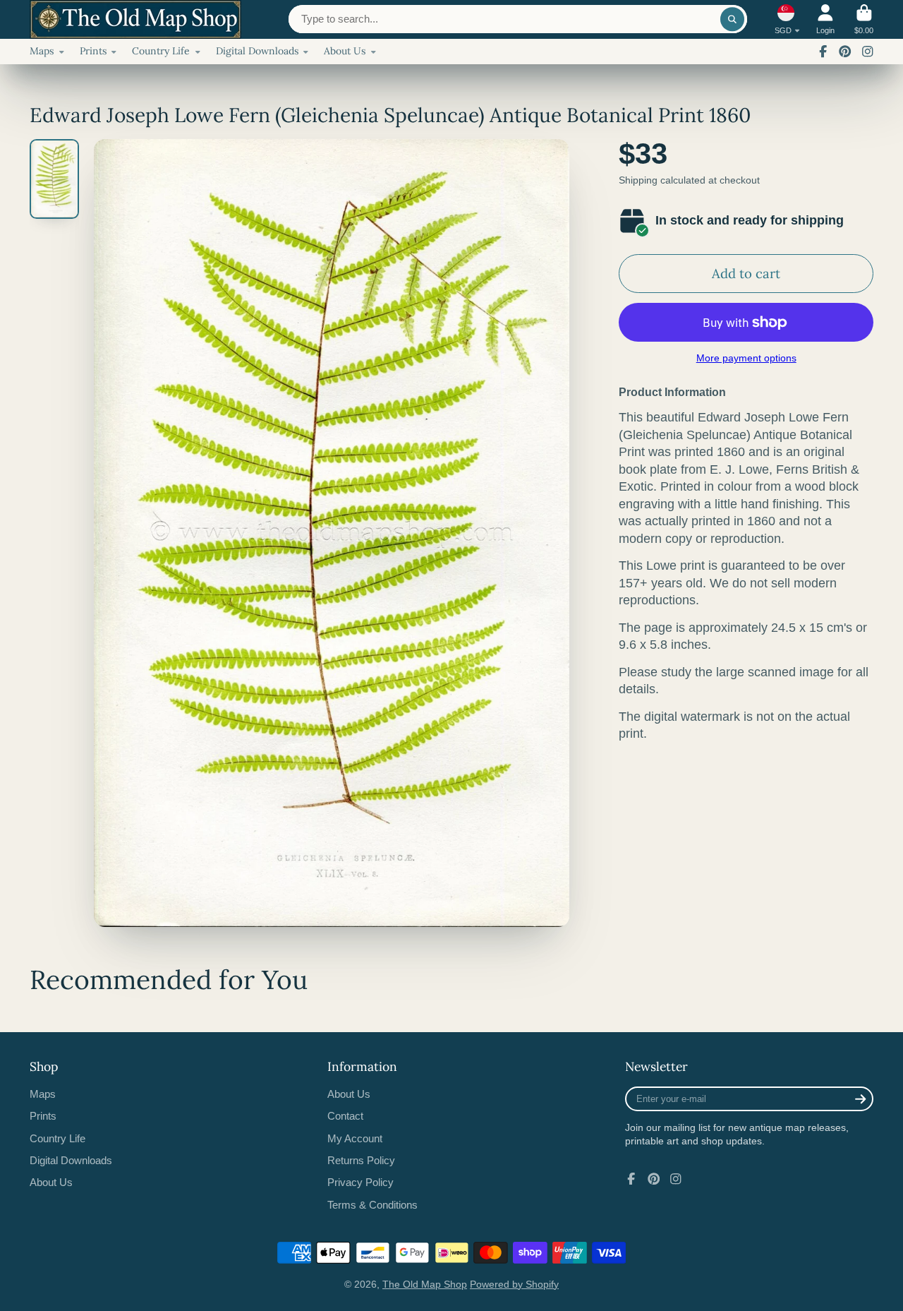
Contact (345, 1116)
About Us (344, 50)
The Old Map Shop (424, 1284)
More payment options (746, 358)
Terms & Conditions (372, 1205)
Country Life (161, 50)
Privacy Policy (360, 1182)
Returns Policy (361, 1160)
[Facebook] (823, 51)
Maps (42, 50)
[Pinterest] (845, 51)
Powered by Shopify (514, 1284)
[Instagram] (867, 51)
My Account (354, 1138)
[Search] (732, 19)
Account (825, 19)
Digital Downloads (257, 50)
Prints (93, 50)
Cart (863, 19)
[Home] (135, 19)
